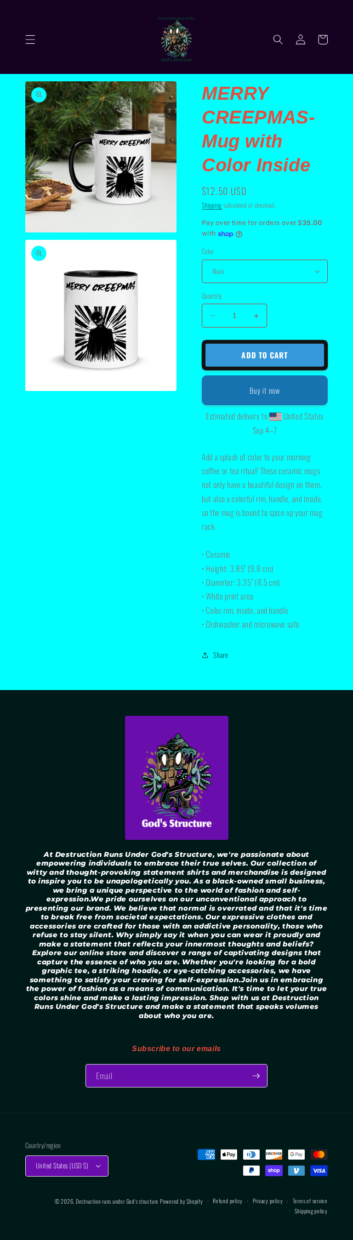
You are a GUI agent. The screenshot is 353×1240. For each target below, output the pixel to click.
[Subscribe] (256, 1076)
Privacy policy (268, 1201)
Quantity (212, 295)
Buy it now (265, 390)
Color (208, 251)
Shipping (212, 204)
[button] (30, 39)
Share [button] (220, 655)
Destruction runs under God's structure (118, 1201)
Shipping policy (311, 1211)
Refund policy (228, 1201)
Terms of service (310, 1201)
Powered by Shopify (181, 1201)
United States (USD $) (62, 1165)
